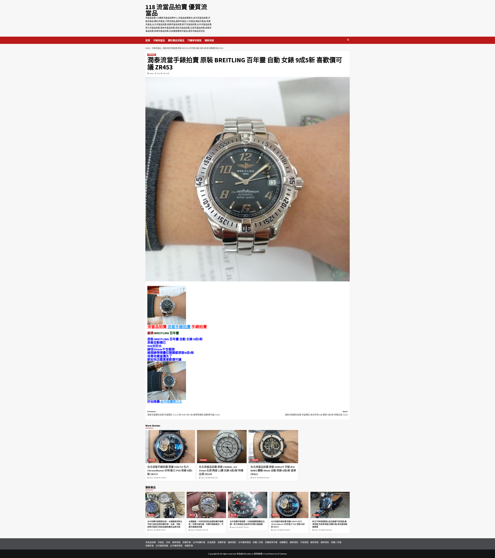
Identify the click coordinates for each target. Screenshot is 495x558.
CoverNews (269, 553)
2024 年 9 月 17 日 (213, 478)
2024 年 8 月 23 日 (264, 478)
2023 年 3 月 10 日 (163, 73)
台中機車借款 (176, 545)
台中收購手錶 (199, 542)
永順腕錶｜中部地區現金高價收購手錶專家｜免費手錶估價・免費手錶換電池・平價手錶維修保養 (206, 524)
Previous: (183, 413)
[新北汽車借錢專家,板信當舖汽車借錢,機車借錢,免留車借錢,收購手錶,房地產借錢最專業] (330, 505)
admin (152, 73)
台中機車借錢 (244, 542)
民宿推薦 (211, 542)
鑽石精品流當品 (176, 40)
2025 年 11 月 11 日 (202, 530)
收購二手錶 (258, 542)
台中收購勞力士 (171, 402)
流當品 (161, 542)
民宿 (168, 542)
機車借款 (232, 542)
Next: (316, 413)
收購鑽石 (283, 542)
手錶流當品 (159, 40)
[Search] (348, 40)
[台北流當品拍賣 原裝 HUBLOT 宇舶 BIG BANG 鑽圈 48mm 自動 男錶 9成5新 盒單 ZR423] (273, 446)
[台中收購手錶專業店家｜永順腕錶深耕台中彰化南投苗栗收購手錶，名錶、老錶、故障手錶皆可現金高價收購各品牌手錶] (165, 505)
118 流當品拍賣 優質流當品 (176, 10)
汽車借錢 (304, 542)
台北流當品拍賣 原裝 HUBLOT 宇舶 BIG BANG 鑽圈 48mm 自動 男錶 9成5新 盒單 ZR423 (273, 470)
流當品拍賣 (150, 542)
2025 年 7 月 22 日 (243, 527)
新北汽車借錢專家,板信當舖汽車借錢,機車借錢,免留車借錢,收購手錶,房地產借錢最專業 (329, 524)
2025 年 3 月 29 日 (161, 478)
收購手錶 (187, 542)
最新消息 (209, 40)
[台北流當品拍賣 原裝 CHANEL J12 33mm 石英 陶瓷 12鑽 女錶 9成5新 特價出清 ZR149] (222, 446)
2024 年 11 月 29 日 (326, 530)
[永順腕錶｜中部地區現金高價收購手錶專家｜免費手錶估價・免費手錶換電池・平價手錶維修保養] (206, 505)
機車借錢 (176, 542)
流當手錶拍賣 (179, 326)
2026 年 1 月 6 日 (160, 530)
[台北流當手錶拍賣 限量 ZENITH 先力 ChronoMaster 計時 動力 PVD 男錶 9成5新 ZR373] (170, 446)
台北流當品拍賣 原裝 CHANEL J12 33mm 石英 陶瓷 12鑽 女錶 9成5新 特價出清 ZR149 (221, 470)
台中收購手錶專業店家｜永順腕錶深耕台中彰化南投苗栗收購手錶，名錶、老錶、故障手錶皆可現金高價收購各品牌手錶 (164, 524)
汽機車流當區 (194, 40)
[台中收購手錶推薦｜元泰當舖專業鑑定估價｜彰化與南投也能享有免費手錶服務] (247, 505)
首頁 (147, 40)
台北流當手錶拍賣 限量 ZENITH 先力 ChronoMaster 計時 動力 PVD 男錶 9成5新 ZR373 (169, 470)
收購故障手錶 (271, 542)
